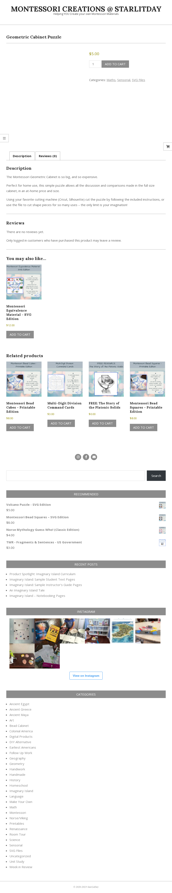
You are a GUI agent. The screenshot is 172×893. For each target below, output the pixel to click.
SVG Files (138, 80)
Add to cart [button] (20, 334)
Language (16, 796)
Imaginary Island (21, 791)
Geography (17, 758)
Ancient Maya (19, 715)
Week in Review (20, 867)
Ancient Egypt (19, 704)
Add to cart (115, 64)
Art (11, 720)
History (14, 780)
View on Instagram (86, 675)
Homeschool (18, 785)
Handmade (17, 774)
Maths (111, 80)
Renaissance (18, 829)
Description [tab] (22, 156)
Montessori (17, 812)
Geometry (16, 764)
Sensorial (123, 80)
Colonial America (21, 731)
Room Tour (17, 834)
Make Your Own (20, 802)
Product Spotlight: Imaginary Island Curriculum (42, 574)
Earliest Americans (22, 747)
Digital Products (21, 736)
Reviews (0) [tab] (48, 156)
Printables (16, 823)
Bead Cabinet (19, 726)
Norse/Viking (18, 818)
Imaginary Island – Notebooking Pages (37, 596)
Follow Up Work (20, 753)
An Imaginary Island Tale (27, 590)
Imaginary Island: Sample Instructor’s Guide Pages (45, 585)
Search (156, 476)
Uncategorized (20, 856)
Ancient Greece (20, 709)
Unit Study (16, 861)
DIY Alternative (20, 742)
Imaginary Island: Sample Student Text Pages (42, 579)
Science (14, 840)
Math (13, 807)
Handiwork (17, 769)
